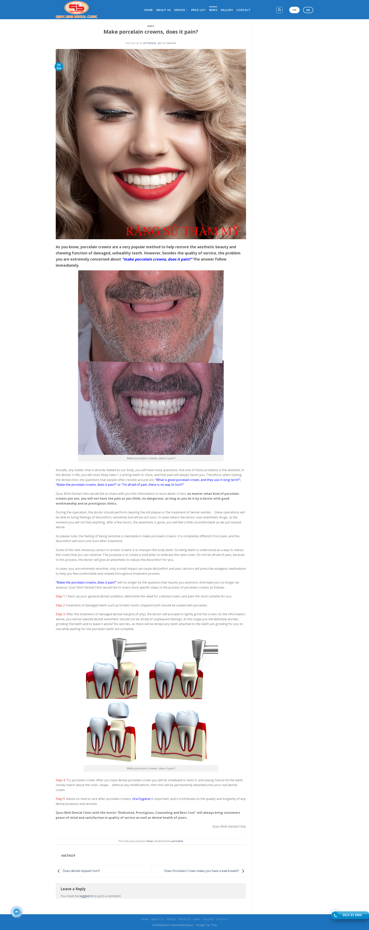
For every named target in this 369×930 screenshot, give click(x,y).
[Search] (279, 10)
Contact (243, 10)
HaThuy (171, 43)
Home (148, 10)
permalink (177, 841)
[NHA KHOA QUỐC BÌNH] (97, 9)
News (213, 10)
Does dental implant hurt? (81, 871)
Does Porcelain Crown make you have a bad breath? (202, 871)
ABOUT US (163, 10)
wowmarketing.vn (182, 925)
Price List (198, 10)
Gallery (227, 10)
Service (179, 10)
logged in (86, 896)
